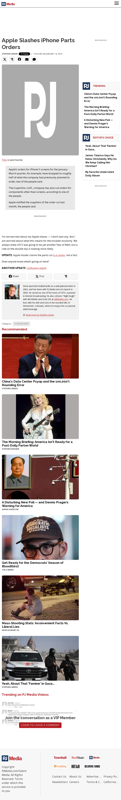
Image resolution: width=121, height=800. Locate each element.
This (4, 160)
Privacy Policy (111, 776)
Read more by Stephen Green (40, 315)
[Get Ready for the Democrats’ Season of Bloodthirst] (40, 537)
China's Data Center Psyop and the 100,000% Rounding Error (36, 383)
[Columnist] (13, 291)
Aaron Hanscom (10, 509)
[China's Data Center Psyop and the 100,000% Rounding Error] (40, 356)
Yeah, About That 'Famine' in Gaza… (28, 683)
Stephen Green (10, 54)
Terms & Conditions (94, 782)
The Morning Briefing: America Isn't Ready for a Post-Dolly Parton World (37, 443)
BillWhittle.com (61, 299)
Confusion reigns (36, 268)
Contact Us (59, 776)
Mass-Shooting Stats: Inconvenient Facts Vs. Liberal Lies (35, 625)
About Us (75, 776)
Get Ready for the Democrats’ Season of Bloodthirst (32, 564)
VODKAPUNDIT (21, 324)
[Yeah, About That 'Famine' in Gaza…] (40, 658)
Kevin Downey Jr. (10, 630)
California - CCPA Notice (111, 782)
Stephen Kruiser (10, 449)
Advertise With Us (94, 776)
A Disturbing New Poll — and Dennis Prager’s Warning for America (35, 504)
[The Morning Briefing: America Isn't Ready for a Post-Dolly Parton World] (40, 416)
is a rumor (59, 255)
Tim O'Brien (8, 570)
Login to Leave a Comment (40, 725)
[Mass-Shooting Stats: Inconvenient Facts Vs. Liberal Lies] (40, 597)
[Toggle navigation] (117, 4)
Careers (74, 782)
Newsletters (60, 782)
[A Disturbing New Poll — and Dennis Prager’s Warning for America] (40, 476)
